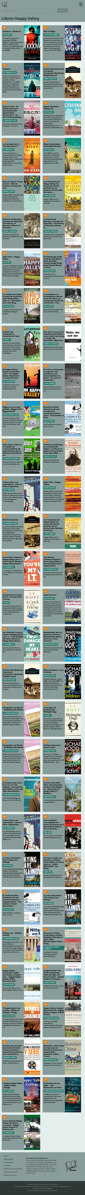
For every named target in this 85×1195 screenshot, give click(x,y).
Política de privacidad (13, 1169)
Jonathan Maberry (51, 35)
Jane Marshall (49, 797)
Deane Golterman (50, 344)
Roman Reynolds (50, 1060)
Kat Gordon (48, 149)
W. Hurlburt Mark (10, 523)
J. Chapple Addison (10, 713)
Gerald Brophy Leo (10, 415)
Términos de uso (11, 1172)
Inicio (6, 1156)
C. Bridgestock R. (9, 120)
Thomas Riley (8, 1133)
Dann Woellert (50, 79)
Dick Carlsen (8, 1091)
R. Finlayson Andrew (11, 458)
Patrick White (49, 488)
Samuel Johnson (9, 231)
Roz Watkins (8, 306)
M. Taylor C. (48, 112)
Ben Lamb (47, 832)
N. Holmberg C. (8, 567)
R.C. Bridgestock (9, 72)
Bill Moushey (49, 598)
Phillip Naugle (8, 984)
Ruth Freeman (8, 490)
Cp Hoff (6, 602)
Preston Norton (50, 644)
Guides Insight (49, 982)
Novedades (8, 1159)
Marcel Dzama (8, 191)
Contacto (8, 1166)
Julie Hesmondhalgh (11, 794)
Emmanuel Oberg (9, 1057)
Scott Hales (49, 421)
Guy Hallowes (8, 381)
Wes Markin (7, 865)
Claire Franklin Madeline (53, 1091)
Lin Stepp (6, 262)
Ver (4, 28)
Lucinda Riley (8, 149)
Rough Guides (49, 271)
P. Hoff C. (6, 339)
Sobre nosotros (10, 1175)
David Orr (47, 872)
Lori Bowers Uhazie (10, 938)
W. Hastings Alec (50, 569)
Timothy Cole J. (50, 456)
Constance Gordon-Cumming (52, 948)
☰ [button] (81, 4)
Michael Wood (49, 675)
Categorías (8, 1162)
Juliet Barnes (49, 195)
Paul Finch (7, 35)
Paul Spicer (48, 306)
